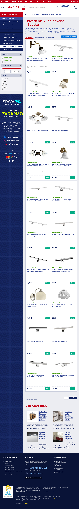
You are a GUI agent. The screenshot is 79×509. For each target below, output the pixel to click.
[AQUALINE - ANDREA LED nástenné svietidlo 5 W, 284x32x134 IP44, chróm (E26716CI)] (64, 259)
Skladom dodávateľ (8, 60)
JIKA (4, 83)
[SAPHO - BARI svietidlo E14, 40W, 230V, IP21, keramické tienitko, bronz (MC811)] (38, 48)
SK (23, 8)
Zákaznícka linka (64, 6)
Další (72, 398)
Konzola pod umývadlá (9, 34)
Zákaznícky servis (9, 469)
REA (4, 86)
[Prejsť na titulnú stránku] (10, 8)
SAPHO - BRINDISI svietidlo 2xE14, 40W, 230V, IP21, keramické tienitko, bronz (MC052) (38, 164)
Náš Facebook (13, 137)
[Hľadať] (52, 7)
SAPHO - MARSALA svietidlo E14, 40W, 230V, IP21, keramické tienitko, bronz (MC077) (63, 164)
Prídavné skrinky (7, 31)
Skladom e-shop (7, 57)
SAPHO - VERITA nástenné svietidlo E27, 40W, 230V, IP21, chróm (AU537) (37, 305)
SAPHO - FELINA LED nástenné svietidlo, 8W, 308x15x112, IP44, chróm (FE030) (62, 340)
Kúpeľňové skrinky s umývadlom (11, 21)
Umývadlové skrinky (8, 28)
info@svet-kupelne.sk (36, 473)
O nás (6, 1)
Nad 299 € (65, 9)
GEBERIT (5, 81)
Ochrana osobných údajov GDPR (13, 471)
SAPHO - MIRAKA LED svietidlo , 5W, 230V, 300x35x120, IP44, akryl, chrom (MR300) (62, 200)
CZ (23, 6)
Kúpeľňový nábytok (8, 18)
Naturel (5, 84)
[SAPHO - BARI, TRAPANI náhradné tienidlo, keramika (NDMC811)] (64, 294)
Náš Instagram (13, 141)
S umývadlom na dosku (9, 25)
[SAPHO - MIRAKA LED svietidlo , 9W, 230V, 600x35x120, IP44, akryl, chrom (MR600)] (38, 224)
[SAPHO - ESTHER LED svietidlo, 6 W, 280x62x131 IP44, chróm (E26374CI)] (64, 364)
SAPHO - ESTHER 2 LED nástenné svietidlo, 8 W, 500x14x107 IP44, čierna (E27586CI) (38, 270)
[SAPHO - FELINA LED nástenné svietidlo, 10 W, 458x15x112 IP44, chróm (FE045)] (64, 224)
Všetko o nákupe (29, 1)
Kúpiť (48, 72)
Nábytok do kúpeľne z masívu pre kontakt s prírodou (43, 416)
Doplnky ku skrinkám (8, 49)
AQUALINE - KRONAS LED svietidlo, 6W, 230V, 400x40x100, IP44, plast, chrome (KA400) (37, 94)
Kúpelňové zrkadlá (7, 43)
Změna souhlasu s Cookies (12, 475)
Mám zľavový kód (9, 461)
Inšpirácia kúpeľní (17, 1)
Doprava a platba (9, 467)
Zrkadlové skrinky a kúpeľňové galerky (12, 40)
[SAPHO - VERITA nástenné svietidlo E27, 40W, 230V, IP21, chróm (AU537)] (38, 294)
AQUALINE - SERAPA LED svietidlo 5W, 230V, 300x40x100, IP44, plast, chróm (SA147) (62, 59)
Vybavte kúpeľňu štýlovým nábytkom (68, 436)
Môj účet (7, 463)
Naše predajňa (40, 1)
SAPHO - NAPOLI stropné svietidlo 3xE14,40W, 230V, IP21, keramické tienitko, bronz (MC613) (37, 129)
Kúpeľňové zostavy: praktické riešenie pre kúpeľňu (69, 416)
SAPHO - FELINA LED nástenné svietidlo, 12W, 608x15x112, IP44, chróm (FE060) (37, 200)
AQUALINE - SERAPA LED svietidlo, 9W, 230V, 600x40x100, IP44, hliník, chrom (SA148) (62, 129)
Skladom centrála (8, 59)
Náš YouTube (13, 144)
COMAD (5, 80)
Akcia (4, 62)
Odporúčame (29, 37)
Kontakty (49, 1)
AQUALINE (5, 78)
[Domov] (2, 1)
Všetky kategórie (10, 14)
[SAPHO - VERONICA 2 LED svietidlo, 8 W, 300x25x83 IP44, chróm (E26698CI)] (38, 364)
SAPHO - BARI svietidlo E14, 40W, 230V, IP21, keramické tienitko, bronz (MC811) (37, 59)
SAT (4, 89)
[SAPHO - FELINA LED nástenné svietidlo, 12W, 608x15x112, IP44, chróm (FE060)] (38, 189)
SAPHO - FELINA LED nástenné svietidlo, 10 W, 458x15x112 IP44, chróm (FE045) (63, 235)
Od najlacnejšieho (39, 37)
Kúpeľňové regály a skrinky (10, 37)
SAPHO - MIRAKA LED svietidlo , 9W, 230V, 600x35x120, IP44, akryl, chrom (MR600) (36, 235)
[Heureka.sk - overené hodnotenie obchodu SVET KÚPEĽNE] (8, 497)
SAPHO (5, 87)
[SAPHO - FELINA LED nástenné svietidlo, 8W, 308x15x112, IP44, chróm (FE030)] (64, 329)
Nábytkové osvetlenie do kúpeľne (12, 46)
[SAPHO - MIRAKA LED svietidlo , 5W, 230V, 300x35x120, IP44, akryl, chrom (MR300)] (64, 189)
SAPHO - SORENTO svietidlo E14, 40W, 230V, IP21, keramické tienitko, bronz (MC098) (63, 94)
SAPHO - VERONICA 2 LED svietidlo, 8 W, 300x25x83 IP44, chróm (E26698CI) (36, 376)
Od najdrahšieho (50, 37)
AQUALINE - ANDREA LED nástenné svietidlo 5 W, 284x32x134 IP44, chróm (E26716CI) (63, 270)
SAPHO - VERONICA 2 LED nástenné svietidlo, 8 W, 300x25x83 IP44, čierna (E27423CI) (38, 340)
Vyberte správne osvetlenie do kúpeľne (43, 436)
